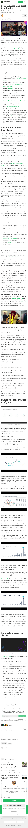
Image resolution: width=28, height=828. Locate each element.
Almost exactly (4, 579)
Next (24, 734)
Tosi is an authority (14, 116)
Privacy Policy (14, 811)
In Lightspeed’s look (6, 656)
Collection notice (23, 818)
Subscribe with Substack (15, 805)
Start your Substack (10, 822)
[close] (24, 781)
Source (8, 653)
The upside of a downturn (12, 106)
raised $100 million (12, 243)
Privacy (13, 818)
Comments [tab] (4, 743)
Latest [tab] (6, 759)
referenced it (23, 302)
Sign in (25, 1)
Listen (25, 15)
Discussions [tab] (11, 759)
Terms (17, 818)
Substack (8, 825)
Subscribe (20, 1)
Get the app (20, 822)
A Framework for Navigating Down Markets (13, 100)
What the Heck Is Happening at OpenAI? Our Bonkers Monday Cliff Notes (10, 777)
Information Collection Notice (16, 809)
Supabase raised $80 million (10, 238)
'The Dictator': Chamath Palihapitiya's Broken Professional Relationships (9, 764)
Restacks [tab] (10, 743)
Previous (5, 734)
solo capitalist (11, 257)
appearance (10, 88)
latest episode (17, 49)
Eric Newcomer (7, 14)
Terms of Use (20, 808)
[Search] (25, 759)
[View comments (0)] (7, 19)
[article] (14, 767)
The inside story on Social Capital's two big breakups (10, 768)
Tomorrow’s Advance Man (8, 135)
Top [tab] (2, 759)
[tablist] (6, 743)
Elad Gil (17, 257)
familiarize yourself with (17, 298)
